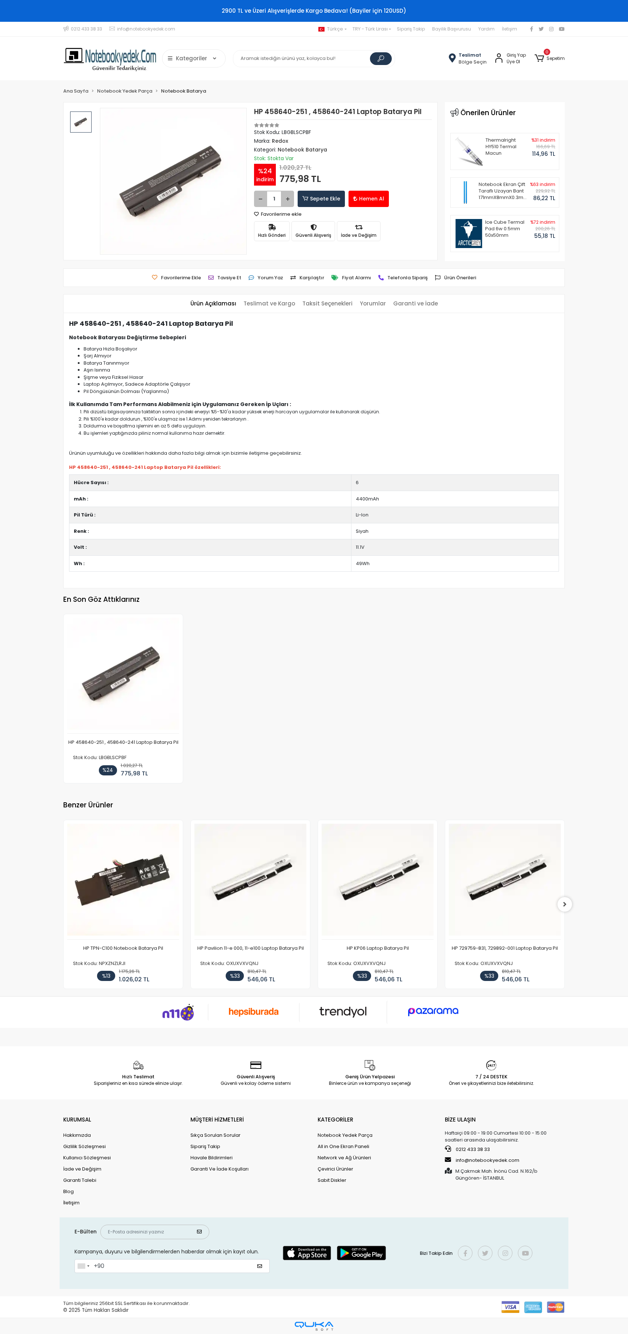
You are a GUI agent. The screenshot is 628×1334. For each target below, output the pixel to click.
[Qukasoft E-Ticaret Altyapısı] (314, 1326)
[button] (550, 58)
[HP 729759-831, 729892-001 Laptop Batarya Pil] (505, 882)
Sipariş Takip (411, 29)
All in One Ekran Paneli (343, 1146)
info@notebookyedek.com (487, 1160)
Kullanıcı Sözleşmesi (87, 1157)
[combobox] (83, 1266)
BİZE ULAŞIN (460, 1119)
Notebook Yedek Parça (345, 1135)
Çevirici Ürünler (335, 1168)
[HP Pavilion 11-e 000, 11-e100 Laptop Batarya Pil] (250, 882)
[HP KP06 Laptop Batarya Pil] (378, 882)
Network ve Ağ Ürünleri (344, 1157)
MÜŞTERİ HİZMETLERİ (217, 1119)
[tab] (213, 304)
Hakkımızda (77, 1135)
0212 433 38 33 (472, 1149)
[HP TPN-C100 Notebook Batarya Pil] (123, 882)
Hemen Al (371, 198)
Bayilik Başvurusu (451, 29)
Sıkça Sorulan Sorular (215, 1135)
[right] (564, 904)
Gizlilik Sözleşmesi (84, 1146)
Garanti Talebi (79, 1180)
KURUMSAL (77, 1119)
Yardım (486, 29)
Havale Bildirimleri (211, 1157)
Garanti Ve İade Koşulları (219, 1168)
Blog (68, 1191)
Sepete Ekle (325, 198)
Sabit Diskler (332, 1180)
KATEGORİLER (335, 1119)
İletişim (509, 29)
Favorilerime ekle (281, 214)
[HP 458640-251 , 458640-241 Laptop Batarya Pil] (123, 676)
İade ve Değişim (82, 1168)
